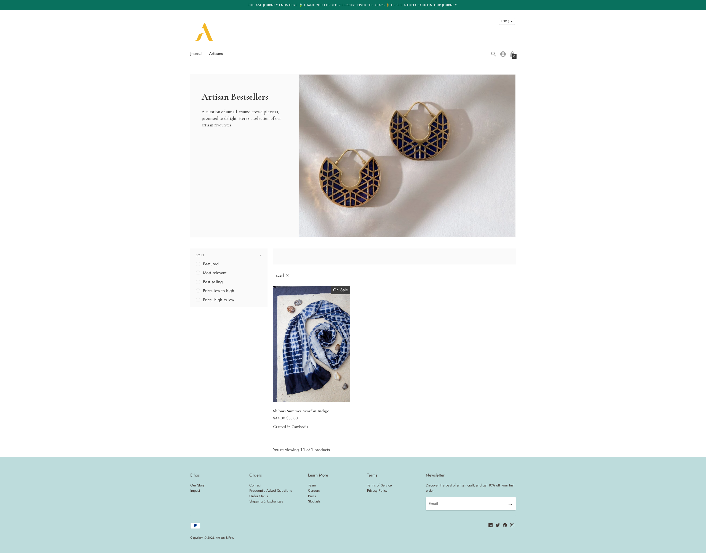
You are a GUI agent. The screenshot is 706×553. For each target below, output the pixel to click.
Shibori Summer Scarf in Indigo (301, 411)
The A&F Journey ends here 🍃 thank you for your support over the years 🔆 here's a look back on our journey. (353, 5)
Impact (195, 490)
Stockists (314, 501)
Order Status (258, 496)
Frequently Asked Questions (270, 490)
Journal (196, 54)
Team (312, 485)
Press (312, 496)
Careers (314, 490)
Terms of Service (379, 485)
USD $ (505, 21)
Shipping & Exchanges (266, 501)
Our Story (197, 485)
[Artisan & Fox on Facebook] (490, 525)
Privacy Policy (377, 490)
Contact (255, 485)
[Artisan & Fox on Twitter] (498, 525)
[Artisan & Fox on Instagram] (512, 525)
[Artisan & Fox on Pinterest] (505, 525)
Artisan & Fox (224, 537)
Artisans (216, 54)
